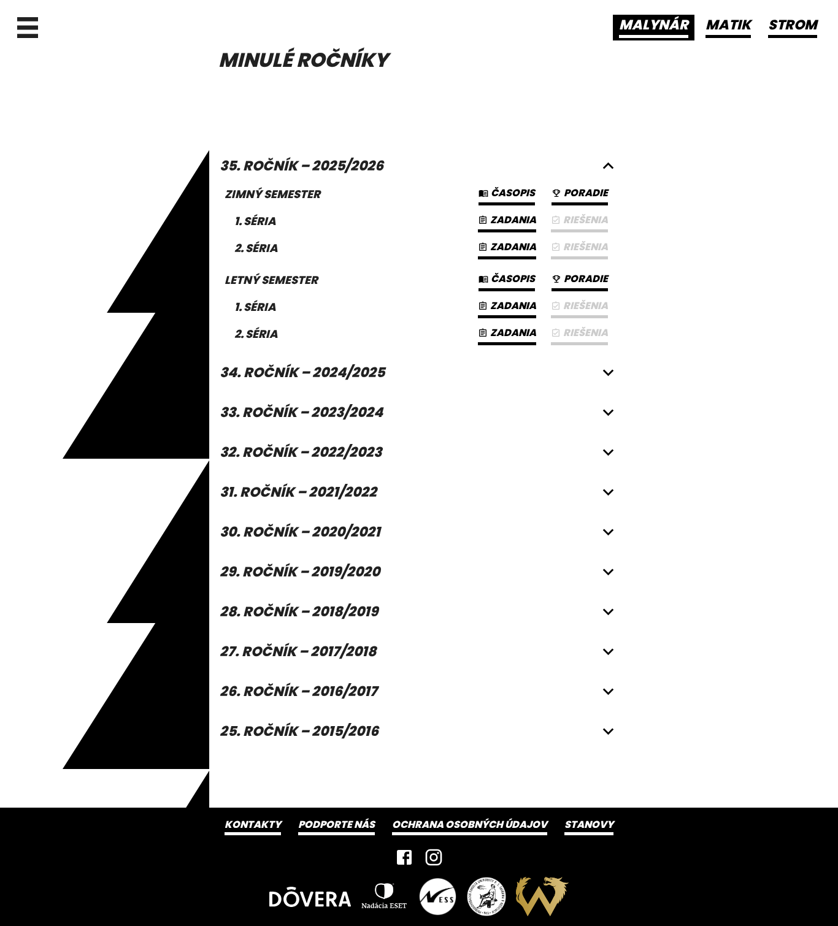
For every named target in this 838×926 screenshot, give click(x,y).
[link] (579, 222)
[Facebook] (404, 857)
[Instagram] (434, 857)
